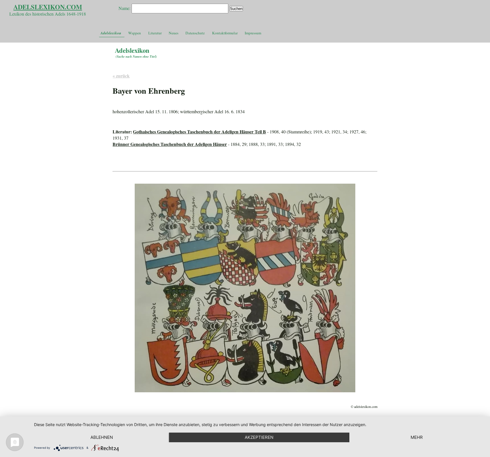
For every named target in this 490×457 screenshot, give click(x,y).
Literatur (155, 32)
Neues (173, 32)
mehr (417, 437)
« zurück (121, 75)
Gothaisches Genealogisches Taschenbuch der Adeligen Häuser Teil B (199, 131)
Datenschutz (195, 32)
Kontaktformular (225, 32)
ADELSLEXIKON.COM (47, 7)
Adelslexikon (110, 32)
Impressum (253, 32)
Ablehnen (101, 437)
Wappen (134, 32)
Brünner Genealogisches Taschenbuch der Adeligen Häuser (170, 144)
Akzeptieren (259, 437)
